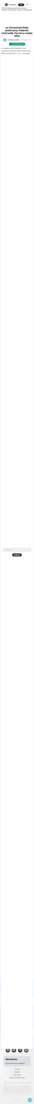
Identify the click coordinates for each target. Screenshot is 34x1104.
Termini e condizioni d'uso (17, 1077)
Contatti (17, 1069)
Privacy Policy (17, 1075)
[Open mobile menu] (27, 4)
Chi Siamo (17, 1072)
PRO (21, 4)
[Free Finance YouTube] (14, 1050)
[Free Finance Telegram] (20, 1050)
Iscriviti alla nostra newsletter (15, 1063)
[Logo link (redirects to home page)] (10, 4)
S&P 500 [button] (17, 53)
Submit (17, 555)
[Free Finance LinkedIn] (26, 1050)
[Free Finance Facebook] (8, 1050)
